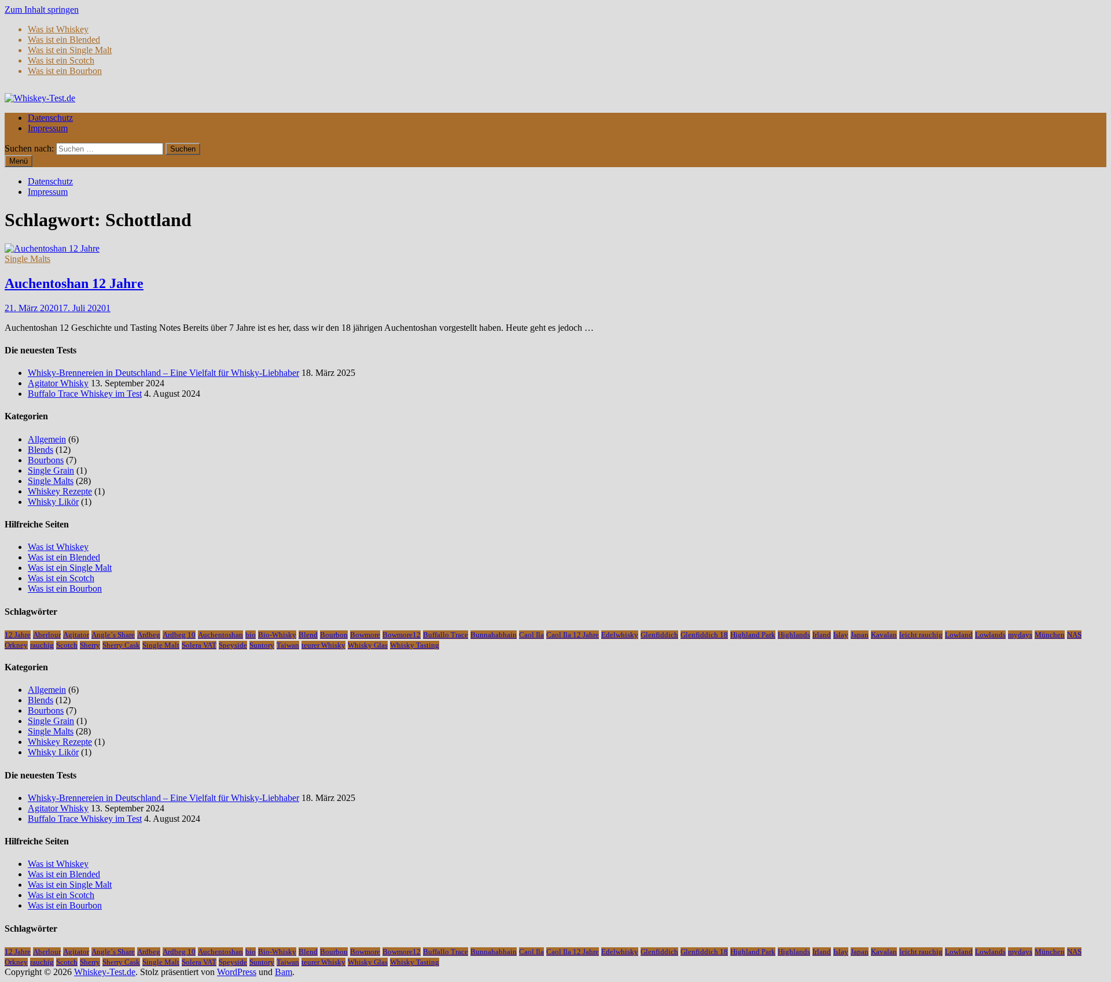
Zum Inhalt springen (42, 9)
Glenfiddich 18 (704, 634)
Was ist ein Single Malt (70, 50)
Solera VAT (199, 645)
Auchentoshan (220, 634)
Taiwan (288, 645)
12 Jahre (18, 634)
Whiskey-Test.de (104, 972)
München (1050, 634)
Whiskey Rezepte (60, 491)
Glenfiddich (659, 634)
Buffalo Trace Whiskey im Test (85, 393)
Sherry (90, 645)
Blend (308, 634)
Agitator (76, 634)
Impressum (48, 128)
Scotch (67, 645)
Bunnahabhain (493, 634)
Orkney (16, 645)
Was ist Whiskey (58, 29)
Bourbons (46, 460)
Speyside (233, 645)
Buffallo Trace (445, 634)
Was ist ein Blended (64, 40)
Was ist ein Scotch (61, 60)
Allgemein (47, 439)
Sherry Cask (121, 645)
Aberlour (47, 634)
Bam (283, 972)
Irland (821, 634)
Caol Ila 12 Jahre (572, 634)
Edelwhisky (619, 634)
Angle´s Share (113, 634)
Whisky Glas (368, 645)
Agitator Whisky (58, 383)
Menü (18, 161)
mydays (1020, 634)
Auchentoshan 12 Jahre (74, 283)
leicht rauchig (921, 634)
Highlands (794, 634)
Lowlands (990, 634)
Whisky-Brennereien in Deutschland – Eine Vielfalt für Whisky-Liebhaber (163, 373)
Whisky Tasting (414, 645)
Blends (40, 450)
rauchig (42, 645)
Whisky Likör (53, 502)
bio (250, 634)
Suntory (261, 645)
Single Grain (51, 470)
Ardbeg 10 (179, 634)
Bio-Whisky (277, 634)
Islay (840, 634)
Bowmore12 (401, 634)
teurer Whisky (323, 645)
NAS (1074, 634)
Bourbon (334, 634)
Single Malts (27, 259)
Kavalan (884, 634)
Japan (860, 634)
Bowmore (365, 634)
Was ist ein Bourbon (65, 71)
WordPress (236, 972)
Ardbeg (148, 634)
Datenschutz (50, 118)
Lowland (959, 634)
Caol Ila (531, 634)
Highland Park (752, 634)
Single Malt (160, 645)
